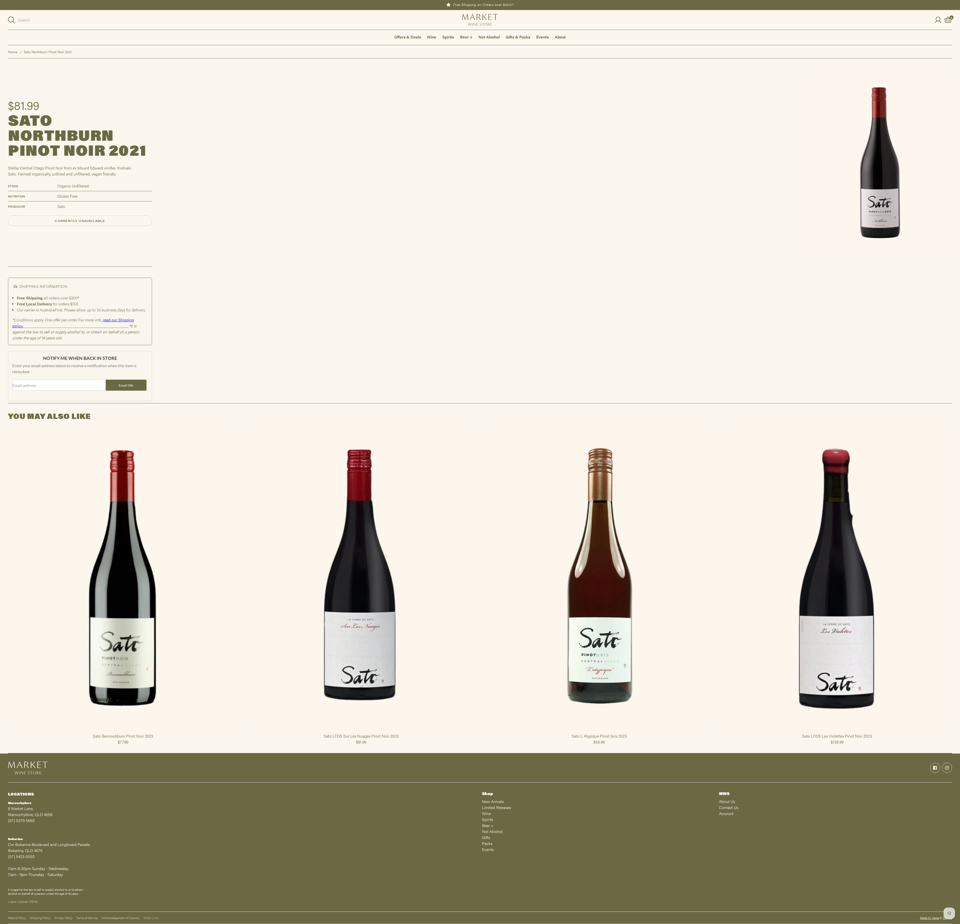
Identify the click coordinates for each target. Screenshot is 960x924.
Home (12, 51)
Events (542, 37)
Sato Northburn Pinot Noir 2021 (48, 51)
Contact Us (728, 807)
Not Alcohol (489, 37)
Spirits (448, 37)
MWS (724, 793)
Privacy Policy (63, 918)
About (560, 37)
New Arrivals (493, 801)
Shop (487, 793)
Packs (487, 843)
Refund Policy (17, 918)
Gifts (486, 837)
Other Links (151, 918)
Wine (431, 37)
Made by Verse (929, 918)
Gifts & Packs (518, 37)
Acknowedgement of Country (121, 918)
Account (726, 813)
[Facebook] (935, 768)
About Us (727, 801)
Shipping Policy (40, 918)
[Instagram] (947, 768)
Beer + (466, 37)
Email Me (126, 385)
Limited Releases (496, 807)
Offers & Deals (407, 37)
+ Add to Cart (123, 731)
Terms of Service (87, 918)
